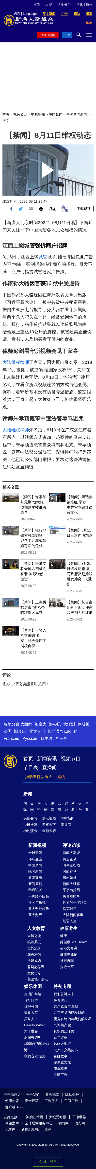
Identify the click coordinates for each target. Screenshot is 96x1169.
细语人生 (70, 921)
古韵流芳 (34, 948)
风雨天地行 (62, 1043)
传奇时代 (60, 1000)
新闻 (27, 794)
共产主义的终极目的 (69, 1012)
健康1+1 (66, 936)
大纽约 (26, 724)
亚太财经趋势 (38, 909)
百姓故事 (60, 1056)
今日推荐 (30, 825)
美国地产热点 (37, 979)
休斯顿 (83, 724)
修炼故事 (60, 1068)
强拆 (40, 245)
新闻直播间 (48, 35)
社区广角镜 (37, 902)
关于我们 (33, 1095)
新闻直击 (35, 878)
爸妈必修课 (36, 967)
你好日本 (31, 1000)
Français (11, 738)
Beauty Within (35, 1025)
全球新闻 (35, 853)
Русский (29, 738)
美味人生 (31, 1019)
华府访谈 (35, 890)
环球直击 (35, 859)
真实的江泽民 (64, 1031)
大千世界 (31, 1031)
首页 (5, 114)
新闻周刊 (35, 884)
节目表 (30, 767)
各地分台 (64, 4)
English (71, 731)
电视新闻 (38, 114)
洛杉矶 (55, 724)
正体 (80, 4)
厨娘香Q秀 (32, 1037)
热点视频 (49, 818)
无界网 (10, 1129)
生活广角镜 (32, 994)
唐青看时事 (71, 896)
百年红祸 (60, 1037)
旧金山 (20, 731)
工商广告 (60, 1075)
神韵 (36, 4)
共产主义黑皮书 (66, 1050)
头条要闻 (30, 818)
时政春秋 (70, 871)
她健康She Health (74, 942)
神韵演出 (30, 831)
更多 (48, 1129)
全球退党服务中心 (38, 1123)
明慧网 (63, 1123)
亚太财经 (35, 915)
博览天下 (49, 825)
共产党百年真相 (66, 1006)
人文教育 (36, 928)
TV (68, 35)
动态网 (80, 1123)
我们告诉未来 (64, 994)
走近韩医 (67, 967)
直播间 (49, 767)
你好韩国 (31, 1006)
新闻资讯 (47, 758)
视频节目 (20, 114)
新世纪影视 (30, 1129)
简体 (89, 4)
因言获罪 (40, 283)
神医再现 (67, 961)
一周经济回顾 (38, 896)
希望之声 (12, 1123)
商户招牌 (56, 245)
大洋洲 (69, 724)
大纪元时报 (57, 1117)
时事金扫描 (71, 865)
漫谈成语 (34, 961)
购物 (61, 777)
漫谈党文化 (62, 1062)
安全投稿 (32, 1101)
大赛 (49, 4)
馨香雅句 (34, 954)
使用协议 (12, 1101)
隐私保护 (72, 1095)
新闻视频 (37, 845)
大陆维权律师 (15, 362)
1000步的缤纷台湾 (36, 1047)
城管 (29, 245)
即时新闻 (68, 818)
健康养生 (69, 928)
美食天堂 (31, 1012)
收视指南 (52, 1095)
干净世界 (79, 1117)
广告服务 (51, 1101)
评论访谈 (71, 845)
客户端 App (14, 1107)
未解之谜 (34, 936)
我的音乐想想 (34, 1056)
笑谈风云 (34, 942)
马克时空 (70, 909)
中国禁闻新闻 (76, 114)
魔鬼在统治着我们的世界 (73, 1019)
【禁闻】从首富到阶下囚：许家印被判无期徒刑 (80, 607)
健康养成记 (68, 954)
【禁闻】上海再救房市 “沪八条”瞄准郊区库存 (33, 607)
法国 (8, 731)
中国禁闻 (56, 114)
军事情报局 (71, 890)
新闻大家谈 (71, 853)
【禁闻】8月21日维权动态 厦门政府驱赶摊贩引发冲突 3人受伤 (80, 573)
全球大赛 (49, 831)
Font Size (52, 208)
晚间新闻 (35, 871)
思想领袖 (70, 878)
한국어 (62, 738)
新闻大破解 (71, 884)
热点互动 (70, 859)
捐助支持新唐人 (38, 777)
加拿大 (41, 724)
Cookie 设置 (48, 1162)
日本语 (46, 738)
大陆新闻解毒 (73, 915)
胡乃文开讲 (68, 948)
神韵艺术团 (34, 1117)
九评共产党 (62, 1025)
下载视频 (84, 209)
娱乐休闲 (33, 986)
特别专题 (62, 986)
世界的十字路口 (75, 902)
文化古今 (34, 973)
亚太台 (35, 731)
